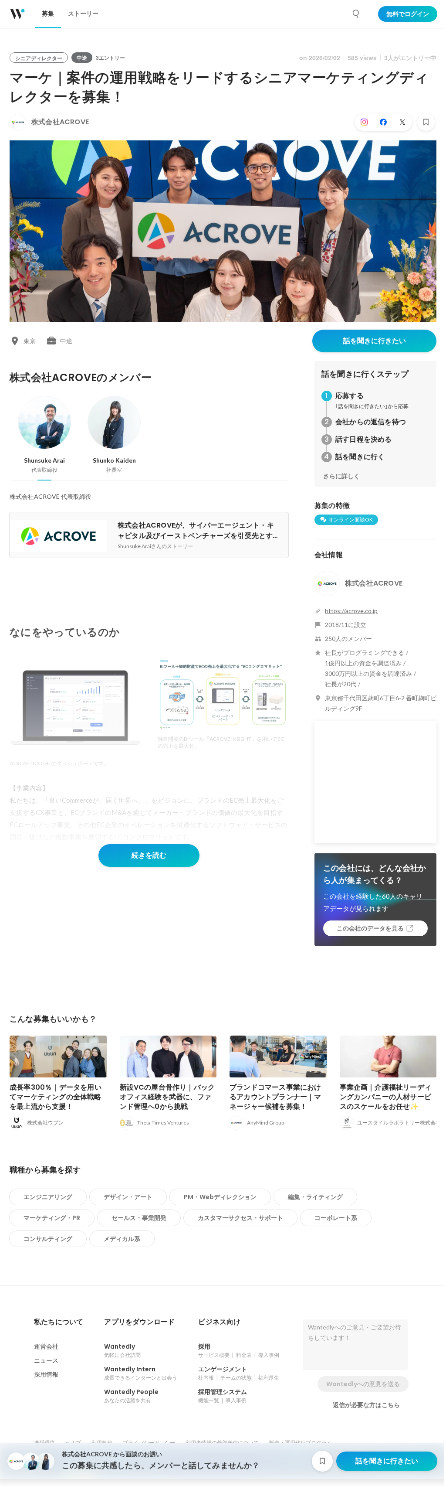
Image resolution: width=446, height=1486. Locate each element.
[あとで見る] (426, 122)
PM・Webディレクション (220, 1197)
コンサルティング (48, 1238)
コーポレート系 (335, 1217)
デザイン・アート (128, 1197)
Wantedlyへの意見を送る (363, 1384)
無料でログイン (407, 14)
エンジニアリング (48, 1197)
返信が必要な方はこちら (366, 1405)
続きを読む (149, 855)
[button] (58, 1322)
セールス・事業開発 (139, 1217)
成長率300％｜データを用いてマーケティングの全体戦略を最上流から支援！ (55, 1096)
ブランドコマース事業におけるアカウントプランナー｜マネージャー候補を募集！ (275, 1096)
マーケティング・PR (52, 1217)
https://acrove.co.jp (351, 610)
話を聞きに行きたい (374, 341)
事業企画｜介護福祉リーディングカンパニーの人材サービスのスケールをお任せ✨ (386, 1096)
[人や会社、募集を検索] (356, 14)
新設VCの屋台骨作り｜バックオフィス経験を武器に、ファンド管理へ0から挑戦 (167, 1096)
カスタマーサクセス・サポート (240, 1217)
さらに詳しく (341, 476)
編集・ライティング (315, 1197)
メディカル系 (122, 1238)
